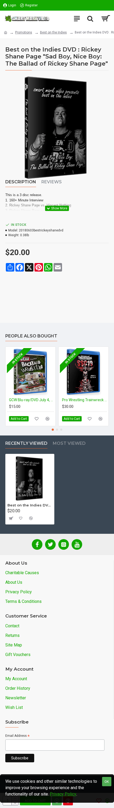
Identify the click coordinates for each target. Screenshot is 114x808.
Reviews (51, 181)
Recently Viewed (26, 443)
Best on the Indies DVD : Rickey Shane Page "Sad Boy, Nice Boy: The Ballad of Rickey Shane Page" (29, 505)
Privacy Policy (63, 794)
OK (106, 782)
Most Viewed (69, 443)
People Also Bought (31, 336)
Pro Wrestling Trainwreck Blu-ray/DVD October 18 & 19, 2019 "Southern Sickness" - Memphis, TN (84, 400)
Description (20, 181)
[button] (53, 430)
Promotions (23, 32)
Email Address (17, 736)
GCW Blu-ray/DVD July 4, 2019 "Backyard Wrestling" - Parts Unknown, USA (31, 400)
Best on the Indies (53, 32)
